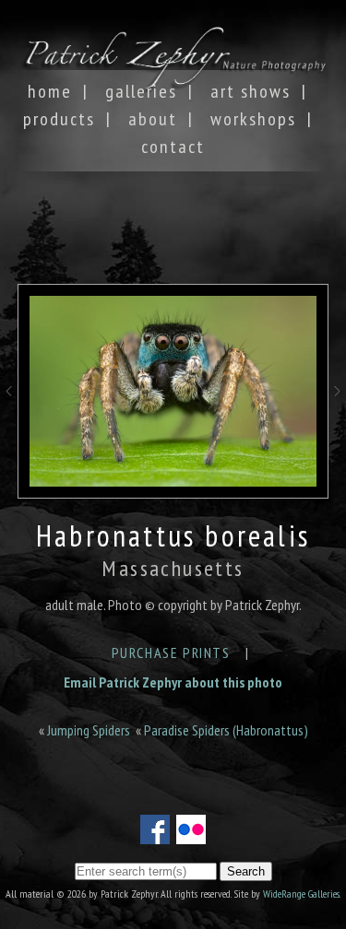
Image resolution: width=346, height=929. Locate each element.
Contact (173, 147)
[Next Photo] (337, 408)
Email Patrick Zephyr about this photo (173, 682)
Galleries (141, 91)
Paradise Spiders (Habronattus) (226, 730)
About (152, 119)
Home (50, 91)
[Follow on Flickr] (191, 833)
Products (59, 119)
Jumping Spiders (88, 730)
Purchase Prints (171, 652)
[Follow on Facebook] (155, 833)
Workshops (253, 119)
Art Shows (250, 91)
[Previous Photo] (9, 408)
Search (246, 871)
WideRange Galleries (301, 893)
